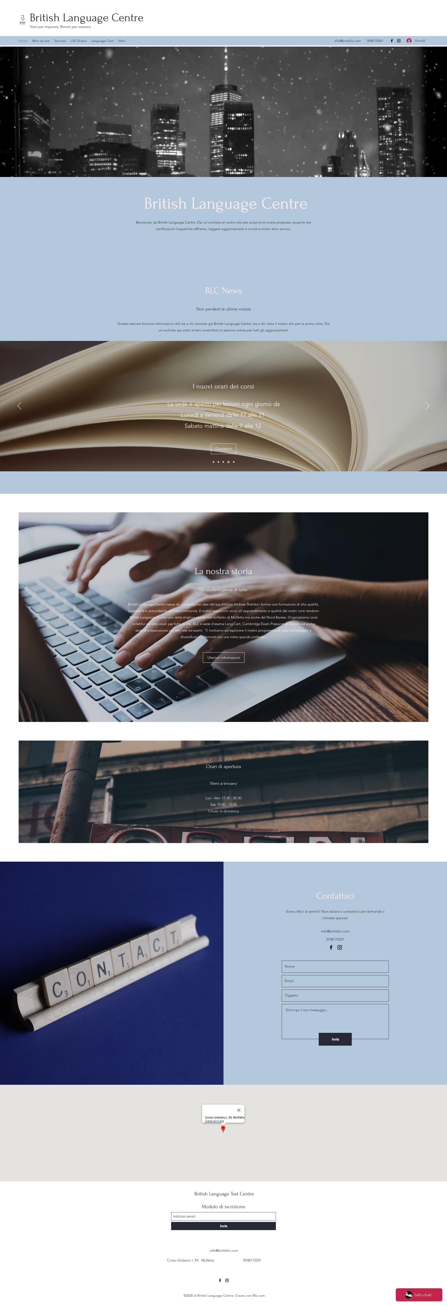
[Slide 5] (218, 462)
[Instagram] (398, 40)
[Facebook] (391, 40)
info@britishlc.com (347, 41)
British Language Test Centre (224, 1194)
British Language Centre (86, 17)
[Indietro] (19, 406)
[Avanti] (428, 406)
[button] (223, 474)
